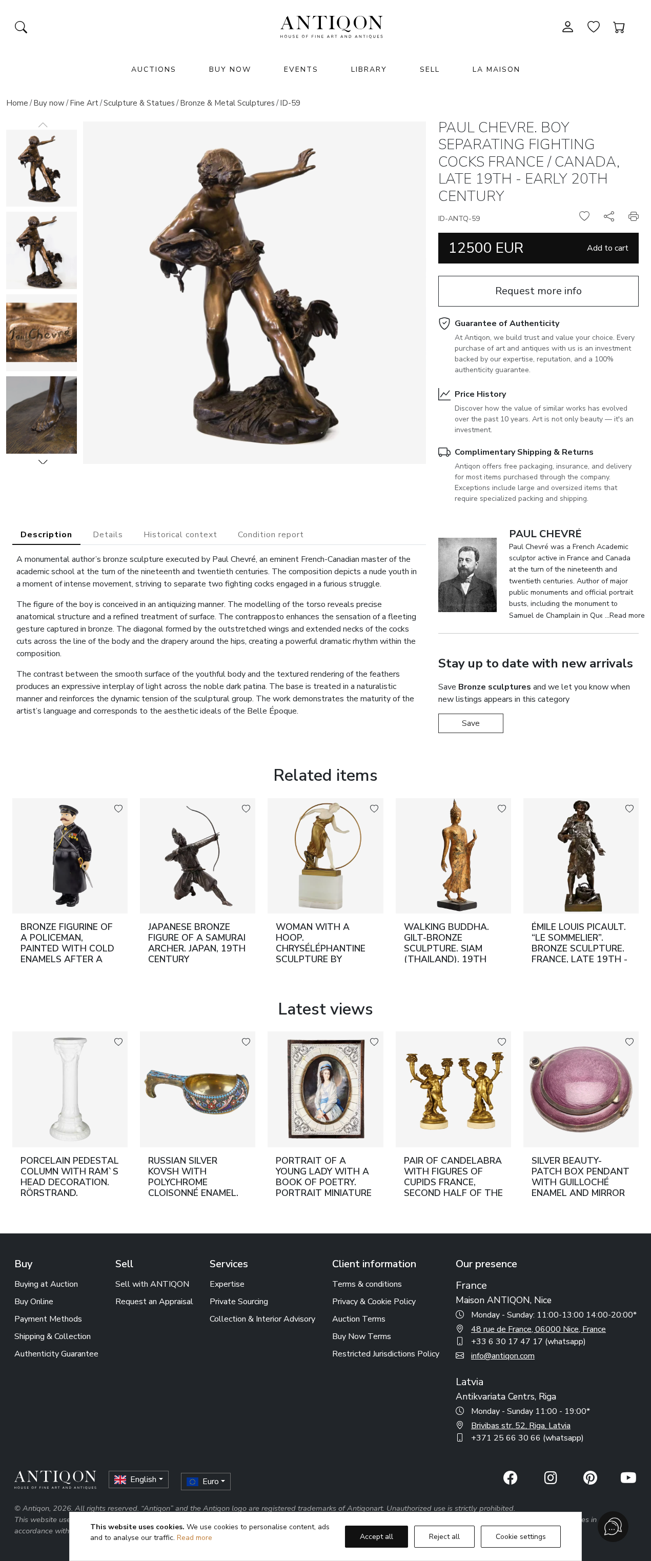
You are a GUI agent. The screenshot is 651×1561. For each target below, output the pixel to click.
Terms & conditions (367, 1284)
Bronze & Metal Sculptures (227, 103)
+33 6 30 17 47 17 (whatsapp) (528, 1341)
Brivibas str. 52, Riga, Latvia (521, 1425)
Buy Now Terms (361, 1336)
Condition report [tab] (271, 534)
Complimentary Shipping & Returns (524, 452)
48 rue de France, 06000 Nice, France (538, 1329)
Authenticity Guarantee (56, 1354)
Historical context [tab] (180, 534)
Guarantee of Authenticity (507, 323)
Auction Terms (358, 1319)
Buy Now (230, 69)
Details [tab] (108, 534)
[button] (43, 462)
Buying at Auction (46, 1284)
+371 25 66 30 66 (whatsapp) (527, 1438)
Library (369, 69)
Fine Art (84, 103)
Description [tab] (46, 534)
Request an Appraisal (154, 1301)
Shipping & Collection (52, 1336)
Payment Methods (48, 1319)
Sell (430, 69)
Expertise (227, 1284)
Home (17, 103)
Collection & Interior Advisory (262, 1319)
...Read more (625, 615)
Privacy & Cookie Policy (374, 1301)
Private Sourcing (239, 1301)
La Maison (496, 69)
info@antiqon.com (503, 1356)
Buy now (49, 103)
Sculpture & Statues (139, 103)
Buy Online (33, 1301)
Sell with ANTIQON (152, 1284)
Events (301, 69)
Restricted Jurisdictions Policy (385, 1354)
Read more (194, 1538)
